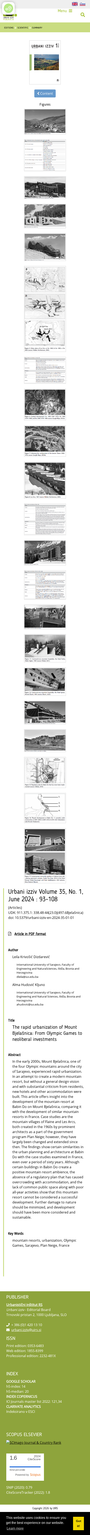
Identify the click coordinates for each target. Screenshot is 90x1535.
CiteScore (34, 1458)
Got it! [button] (78, 1523)
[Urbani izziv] (10, 15)
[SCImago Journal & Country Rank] (33, 1442)
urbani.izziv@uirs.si (26, 1330)
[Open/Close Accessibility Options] (8, 8)
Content (46, 93)
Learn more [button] (15, 1528)
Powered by (22, 1474)
